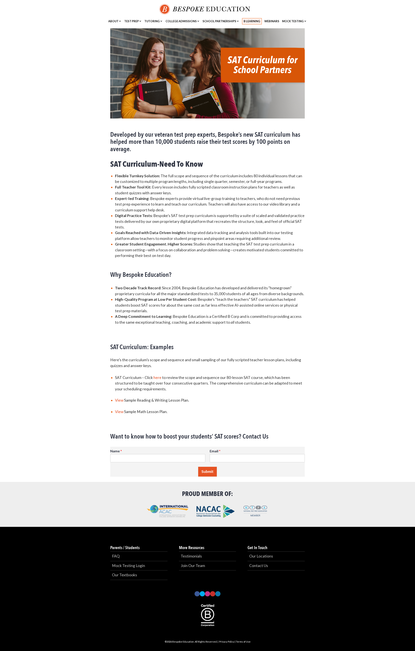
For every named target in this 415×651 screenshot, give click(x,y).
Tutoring (152, 21)
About (113, 21)
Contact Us (258, 565)
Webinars (271, 21)
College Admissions (181, 21)
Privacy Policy (226, 641)
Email (215, 451)
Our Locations (261, 556)
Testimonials (191, 556)
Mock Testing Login (128, 565)
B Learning (252, 21)
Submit (207, 471)
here (157, 377)
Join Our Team (193, 565)
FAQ (116, 556)
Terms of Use (243, 641)
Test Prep (131, 21)
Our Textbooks (124, 575)
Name (116, 451)
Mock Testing (293, 21)
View (119, 400)
